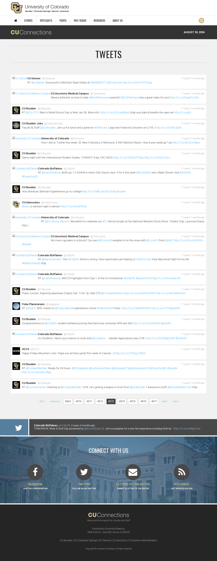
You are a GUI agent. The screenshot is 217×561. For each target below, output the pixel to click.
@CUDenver (48, 78)
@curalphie (98, 338)
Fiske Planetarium (33, 304)
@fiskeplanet (52, 304)
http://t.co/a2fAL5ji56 (169, 127)
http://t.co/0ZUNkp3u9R (160, 338)
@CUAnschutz (97, 93)
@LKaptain (37, 82)
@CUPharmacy (130, 97)
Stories (28, 20)
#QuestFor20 (30, 176)
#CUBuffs (73, 259)
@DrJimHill (105, 240)
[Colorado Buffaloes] (25, 168)
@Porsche (155, 368)
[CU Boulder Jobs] (16, 127)
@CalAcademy (64, 308)
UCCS (25, 349)
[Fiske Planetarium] (16, 308)
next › (165, 401)
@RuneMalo (143, 172)
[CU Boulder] (16, 112)
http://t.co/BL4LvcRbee (186, 142)
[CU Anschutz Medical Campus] (31, 93)
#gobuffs (165, 323)
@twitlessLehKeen (100, 368)
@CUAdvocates (49, 202)
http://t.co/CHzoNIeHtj (146, 323)
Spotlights (46, 20)
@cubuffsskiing (51, 172)
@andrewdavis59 (138, 368)
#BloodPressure (98, 97)
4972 (100, 401)
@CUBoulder (44, 108)
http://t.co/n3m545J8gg (36, 372)
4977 (154, 401)
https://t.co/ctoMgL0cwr (186, 428)
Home (15, 20)
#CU (105, 221)
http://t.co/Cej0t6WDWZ (136, 308)
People (63, 20)
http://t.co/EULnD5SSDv (188, 240)
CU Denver (34, 78)
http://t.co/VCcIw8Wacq (115, 112)
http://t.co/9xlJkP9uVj (73, 206)
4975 (133, 401)
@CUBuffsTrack (142, 259)
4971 (89, 401)
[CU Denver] (19, 78)
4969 (68, 401)
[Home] (40, 8)
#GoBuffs (185, 172)
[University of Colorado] (26, 138)
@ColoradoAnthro (111, 293)
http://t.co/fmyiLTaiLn (157, 157)
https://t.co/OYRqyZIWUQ (130, 353)
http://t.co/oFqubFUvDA (184, 97)
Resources (99, 20)
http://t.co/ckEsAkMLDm (171, 293)
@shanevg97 (120, 368)
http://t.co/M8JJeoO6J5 (97, 191)
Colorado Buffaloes (50, 168)
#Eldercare (101, 127)
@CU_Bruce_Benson (57, 221)
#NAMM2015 (98, 82)
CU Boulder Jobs (32, 123)
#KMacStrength (31, 263)
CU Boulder (29, 108)
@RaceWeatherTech (179, 387)
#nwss (26, 206)
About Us (118, 20)
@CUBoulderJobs (53, 123)
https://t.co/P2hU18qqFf (47, 431)
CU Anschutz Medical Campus (70, 93)
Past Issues (80, 20)
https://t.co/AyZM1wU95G (139, 293)
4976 (143, 401)
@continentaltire (36, 387)
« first (41, 401)
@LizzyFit (152, 240)
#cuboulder (119, 191)
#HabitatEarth (105, 308)
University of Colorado (55, 138)
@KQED (31, 308)
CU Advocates (31, 202)
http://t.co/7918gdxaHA (165, 308)
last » (176, 401)
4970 (78, 401)
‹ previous (54, 401)
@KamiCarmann (51, 259)
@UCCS (35, 349)
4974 (122, 401)
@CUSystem (77, 138)
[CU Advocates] (16, 206)
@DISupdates (80, 368)
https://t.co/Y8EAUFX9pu (128, 157)
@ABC (169, 240)
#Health (26, 244)
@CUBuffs (69, 168)
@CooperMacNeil (36, 368)
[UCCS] (16, 353)
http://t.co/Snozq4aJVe (166, 278)
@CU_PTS (32, 112)
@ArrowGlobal (92, 428)
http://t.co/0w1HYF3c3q (137, 82)
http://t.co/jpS (182, 112)
